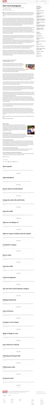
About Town (24, 3)
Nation (7, 159)
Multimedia (8, 3)
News (5, 3)
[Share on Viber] (15, 161)
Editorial (11, 3)
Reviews (19, 3)
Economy (21, 3)
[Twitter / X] (41, 1)
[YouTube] (42, 1)
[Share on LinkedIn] (10, 161)
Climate (16, 3)
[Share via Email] (17, 161)
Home (3, 3)
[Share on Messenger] (8, 161)
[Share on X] (5, 161)
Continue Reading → (18, 173)
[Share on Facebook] (7, 161)
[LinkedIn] (44, 1)
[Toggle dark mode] (45, 3)
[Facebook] (40, 1)
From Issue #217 (9, 10)
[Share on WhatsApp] (12, 161)
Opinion (14, 3)
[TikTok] (45, 1)
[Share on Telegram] (14, 161)
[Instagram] (43, 1)
